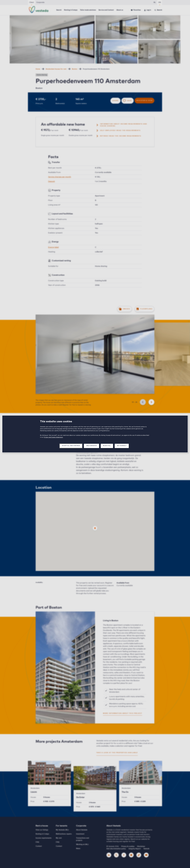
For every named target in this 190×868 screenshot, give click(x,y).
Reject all (107, 445)
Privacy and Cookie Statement (53, 437)
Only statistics (91, 445)
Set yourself (121, 445)
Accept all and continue (71, 445)
